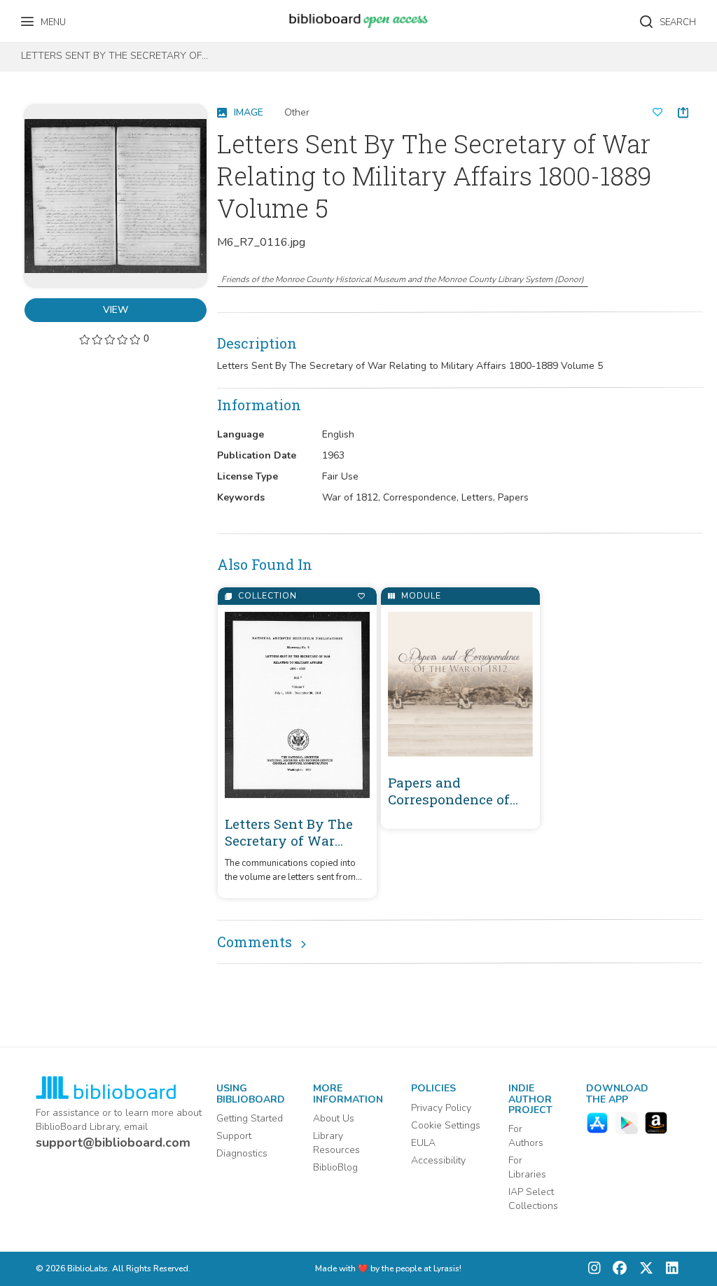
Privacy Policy (441, 1107)
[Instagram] (594, 1269)
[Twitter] (642, 1269)
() (402, 279)
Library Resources (336, 1142)
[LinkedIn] (668, 1269)
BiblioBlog (335, 1167)
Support (233, 1135)
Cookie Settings (445, 1125)
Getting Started (249, 1118)
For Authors (525, 1135)
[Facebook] (616, 1269)
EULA (423, 1142)
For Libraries (527, 1167)
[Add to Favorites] (361, 596)
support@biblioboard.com (113, 1142)
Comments (254, 942)
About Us (333, 1118)
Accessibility (438, 1160)
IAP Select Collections (533, 1198)
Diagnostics (241, 1153)
